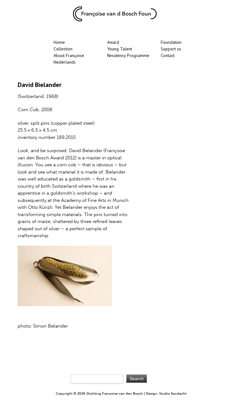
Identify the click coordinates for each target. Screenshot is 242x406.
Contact (168, 55)
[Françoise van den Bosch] (115, 20)
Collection (63, 49)
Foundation (171, 42)
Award (113, 42)
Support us (171, 49)
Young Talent (119, 49)
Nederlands (65, 62)
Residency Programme (128, 55)
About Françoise (69, 55)
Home (59, 42)
